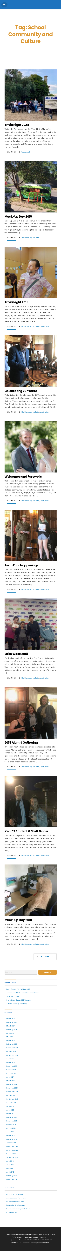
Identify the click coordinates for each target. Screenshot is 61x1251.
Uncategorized (25, 152)
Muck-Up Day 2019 (18, 217)
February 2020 (11, 1117)
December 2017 (12, 1179)
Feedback (14, 1242)
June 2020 (10, 1110)
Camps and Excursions (15, 1201)
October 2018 (11, 1154)
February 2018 (11, 1176)
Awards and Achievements (16, 1198)
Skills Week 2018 (16, 654)
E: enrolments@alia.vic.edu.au (35, 1237)
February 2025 (11, 1022)
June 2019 (10, 1132)
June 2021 (10, 1077)
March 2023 (10, 1040)
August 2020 (11, 1102)
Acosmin (45, 1242)
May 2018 (9, 1168)
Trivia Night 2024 (17, 125)
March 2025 (10, 1018)
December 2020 (12, 1088)
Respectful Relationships (15, 1205)
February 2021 (11, 1084)
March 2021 (10, 1081)
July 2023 (10, 1033)
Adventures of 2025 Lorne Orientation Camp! (22, 993)
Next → (49, 956)
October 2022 (11, 1051)
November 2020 (12, 1092)
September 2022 (12, 1055)
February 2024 (11, 1029)
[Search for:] (21, 972)
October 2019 (11, 1124)
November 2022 (12, 1048)
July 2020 (10, 1106)
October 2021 (11, 1070)
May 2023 (9, 1037)
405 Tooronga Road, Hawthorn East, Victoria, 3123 (35, 1234)
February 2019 (11, 1139)
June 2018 (10, 1165)
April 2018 (10, 1172)
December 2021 (12, 1066)
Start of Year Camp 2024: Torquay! (18, 1000)
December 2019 (12, 1121)
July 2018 (10, 1161)
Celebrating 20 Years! (21, 391)
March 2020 (10, 1113)
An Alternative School (14, 1194)
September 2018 (12, 1157)
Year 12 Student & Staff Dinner (26, 831)
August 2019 (11, 1128)
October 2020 (11, 1095)
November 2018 (12, 1150)
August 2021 (11, 1073)
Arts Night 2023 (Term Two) (16, 1004)
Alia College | (12, 1234)
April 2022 (10, 1059)
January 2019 (11, 1143)
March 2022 (10, 1062)
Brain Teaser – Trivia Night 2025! (18, 989)
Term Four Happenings (21, 565)
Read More (11, 152)
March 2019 (10, 1135)
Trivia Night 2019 (16, 302)
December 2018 (12, 1146)
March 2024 (10, 1026)
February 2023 (11, 1044)
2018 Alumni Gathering (21, 743)
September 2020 (12, 1099)
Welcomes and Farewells (23, 477)
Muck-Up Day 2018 (18, 920)
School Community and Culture (30, 238)
